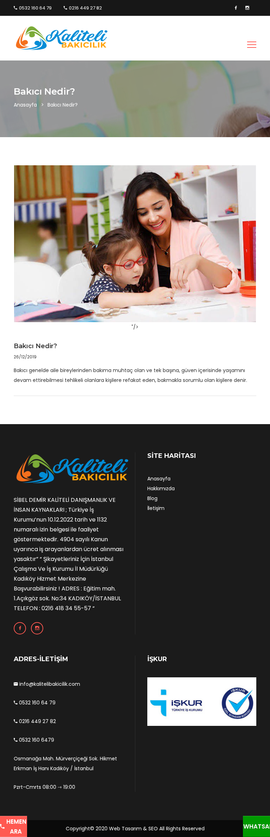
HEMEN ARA (15, 826)
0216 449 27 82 (85, 8)
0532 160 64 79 (35, 8)
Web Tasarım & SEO (133, 828)
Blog (152, 498)
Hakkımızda (161, 488)
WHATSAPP (256, 826)
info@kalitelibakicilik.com (49, 684)
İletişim (156, 508)
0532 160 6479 (36, 739)
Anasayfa (25, 104)
